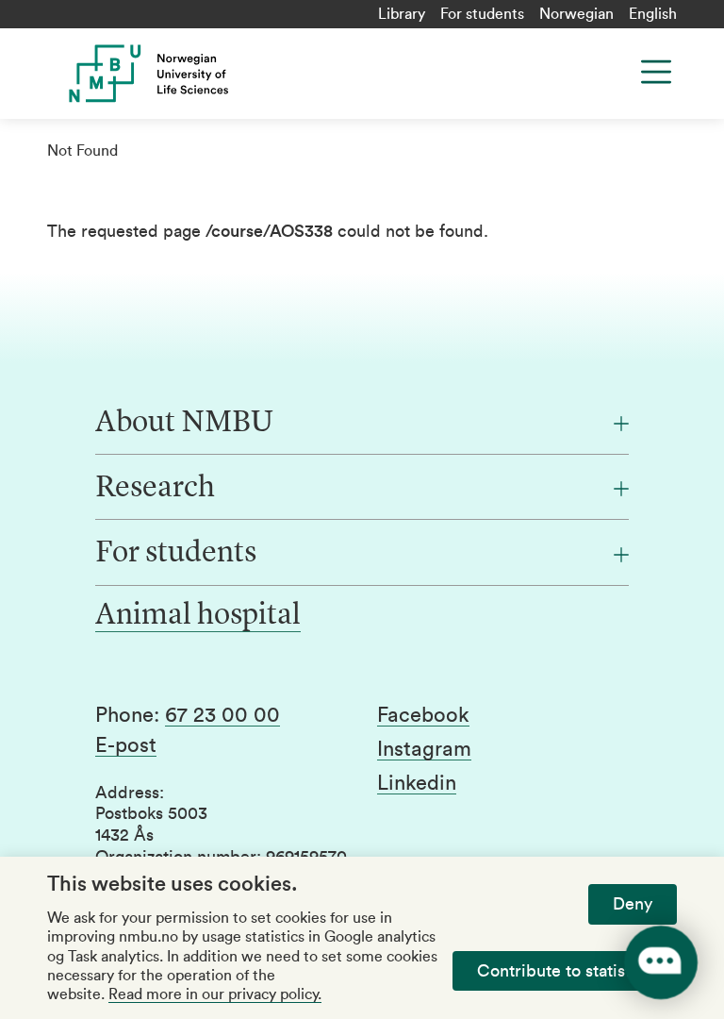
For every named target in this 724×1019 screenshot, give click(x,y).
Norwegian (576, 14)
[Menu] (656, 71)
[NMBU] (220, 73)
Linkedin (416, 783)
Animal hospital (198, 616)
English (653, 14)
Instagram (424, 749)
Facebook (423, 715)
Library (401, 14)
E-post (125, 745)
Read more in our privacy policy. (214, 994)
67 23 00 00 (222, 715)
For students (482, 14)
